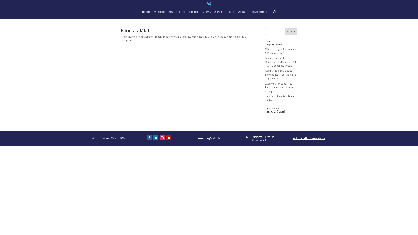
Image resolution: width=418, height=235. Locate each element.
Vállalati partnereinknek (169, 12)
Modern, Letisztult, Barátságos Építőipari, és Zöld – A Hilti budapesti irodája (281, 61)
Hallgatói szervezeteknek (205, 12)
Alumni (242, 12)
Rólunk (230, 12)
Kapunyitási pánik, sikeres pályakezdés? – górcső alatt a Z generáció (280, 74)
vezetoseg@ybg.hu (209, 138)
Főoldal (145, 12)
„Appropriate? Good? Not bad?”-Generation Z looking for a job (279, 87)
